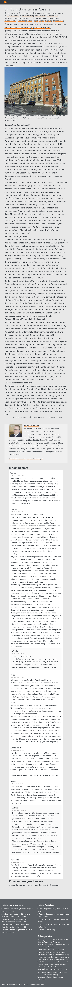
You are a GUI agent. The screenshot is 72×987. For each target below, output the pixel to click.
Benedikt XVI (60, 939)
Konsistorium (66, 962)
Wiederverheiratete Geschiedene (50, 977)
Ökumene (42, 979)
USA (56, 972)
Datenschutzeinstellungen (36, 984)
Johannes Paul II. (45, 957)
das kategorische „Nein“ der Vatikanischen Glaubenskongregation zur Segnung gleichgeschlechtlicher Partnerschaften (35, 27)
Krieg (40, 964)
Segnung (48, 21)
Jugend (56, 957)
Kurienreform (46, 964)
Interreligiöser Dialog (60, 955)
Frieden (61, 950)
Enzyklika (40, 947)
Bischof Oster (40, 16)
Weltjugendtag (53, 975)
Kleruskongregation (25, 21)
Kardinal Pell (64, 959)
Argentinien (45, 940)
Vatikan (60, 13)
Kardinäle (51, 962)
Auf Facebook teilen (55, 417)
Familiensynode (52, 16)
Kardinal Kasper (64, 957)
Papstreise (51, 969)
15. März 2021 (12, 13)
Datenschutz (12, 984)
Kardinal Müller (55, 959)
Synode (52, 972)
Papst (36, 21)
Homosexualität (10, 21)
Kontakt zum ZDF (23, 984)
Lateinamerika (55, 964)
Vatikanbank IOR (43, 974)
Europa (46, 947)
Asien (51, 940)
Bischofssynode (45, 942)
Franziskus (8, 18)
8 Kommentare (26, 13)
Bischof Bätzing (28, 16)
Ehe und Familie (62, 944)
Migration (63, 964)
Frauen (55, 950)
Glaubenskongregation (22, 18)
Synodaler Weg (58, 21)
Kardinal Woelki (42, 962)
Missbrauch (43, 967)
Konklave (58, 962)
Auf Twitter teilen (20, 417)
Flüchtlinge (51, 947)
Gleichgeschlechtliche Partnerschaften (46, 18)
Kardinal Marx (44, 959)
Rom (59, 970)
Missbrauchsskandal (55, 967)
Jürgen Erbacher (13, 16)
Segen (41, 21)
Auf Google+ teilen (38, 417)
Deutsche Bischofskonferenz (45, 13)
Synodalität (45, 972)
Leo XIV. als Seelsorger (47, 930)
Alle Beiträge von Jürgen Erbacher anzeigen (26, 459)
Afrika (39, 940)
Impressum (5, 984)
